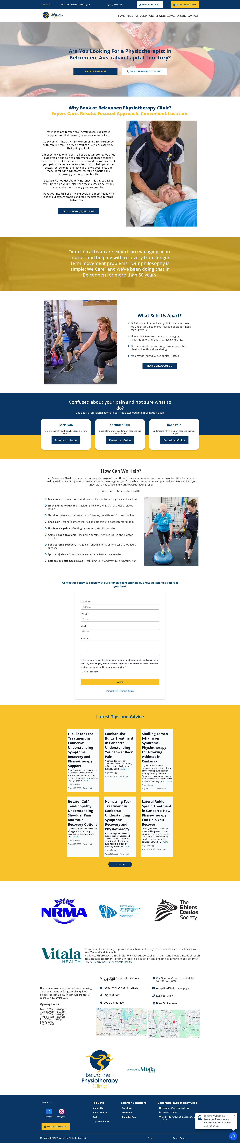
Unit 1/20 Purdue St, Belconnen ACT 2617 (179, 1118)
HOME (121, 15)
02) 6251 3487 (170, 1112)
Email (84, 626)
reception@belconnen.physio (77, 4)
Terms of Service (127, 691)
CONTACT (193, 15)
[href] (121, 1022)
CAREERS (181, 15)
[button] (83, 760)
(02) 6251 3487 (116, 4)
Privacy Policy (112, 691)
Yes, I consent (91, 672)
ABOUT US (132, 15)
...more (86, 780)
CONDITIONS (147, 15)
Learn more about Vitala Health (113, 962)
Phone (85, 614)
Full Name (85, 602)
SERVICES (161, 15)
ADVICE (171, 15)
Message (85, 638)
